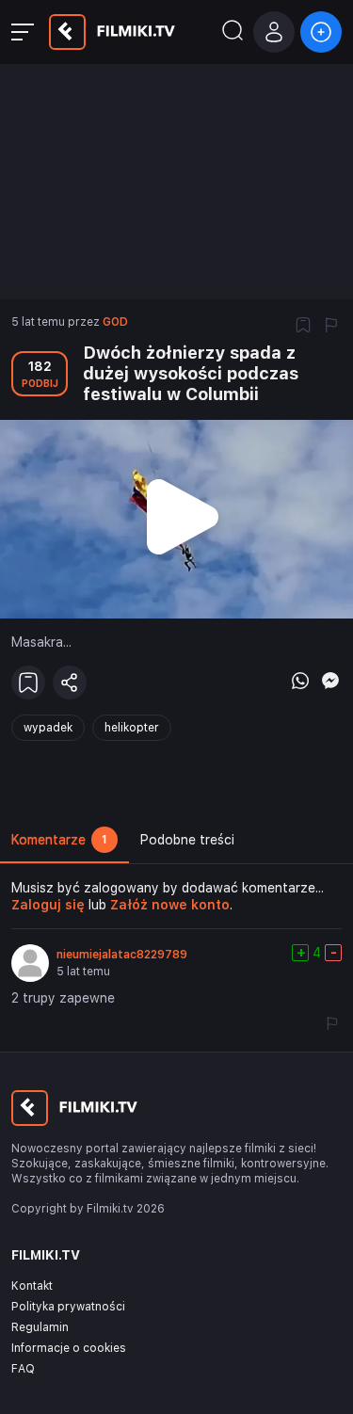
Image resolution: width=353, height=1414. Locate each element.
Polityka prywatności (68, 1306)
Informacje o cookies (68, 1348)
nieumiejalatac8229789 (121, 954)
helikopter (131, 727)
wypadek (48, 727)
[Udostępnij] (70, 682)
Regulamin (40, 1327)
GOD (115, 322)
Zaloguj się (48, 904)
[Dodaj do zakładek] (303, 326)
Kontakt (32, 1286)
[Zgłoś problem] (331, 326)
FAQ (23, 1368)
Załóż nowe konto (170, 904)
